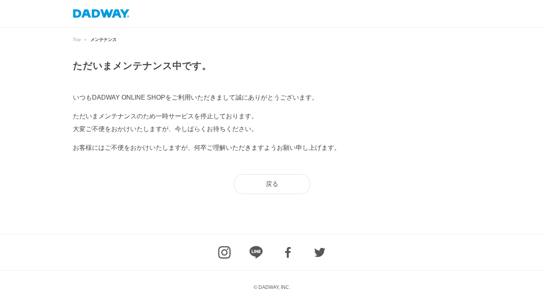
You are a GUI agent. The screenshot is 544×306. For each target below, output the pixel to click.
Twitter (320, 252)
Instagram (224, 252)
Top (77, 39)
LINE (256, 252)
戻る (272, 183)
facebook (288, 252)
